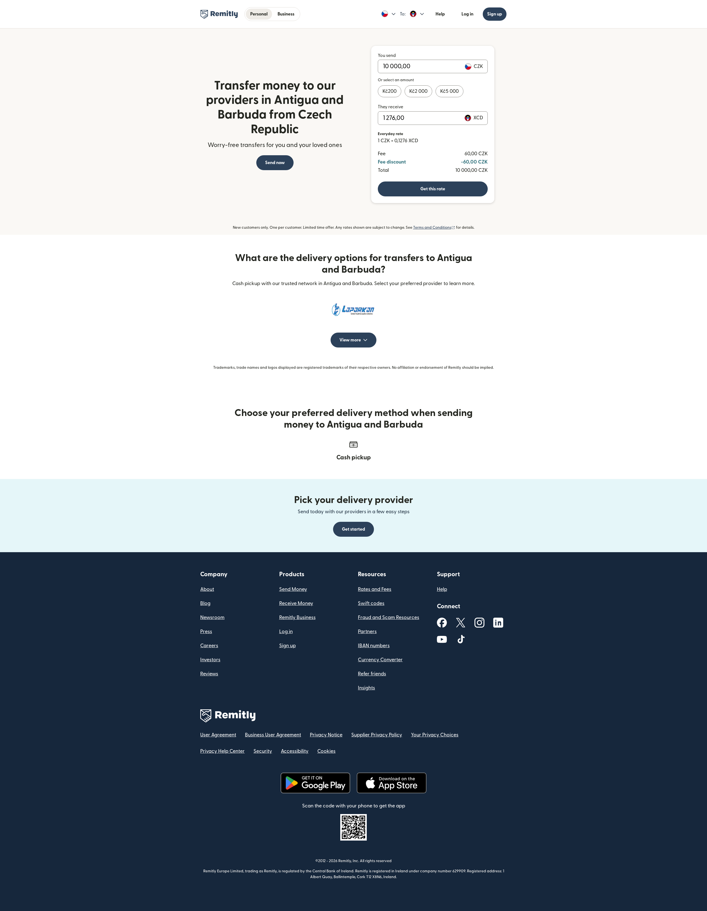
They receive (390, 107)
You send (387, 55)
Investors (210, 659)
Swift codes (371, 603)
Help (440, 14)
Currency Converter (380, 659)
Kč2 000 (418, 91)
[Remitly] (219, 14)
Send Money (293, 589)
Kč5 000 (449, 91)
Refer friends (372, 674)
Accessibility (294, 751)
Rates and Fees (374, 589)
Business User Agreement (273, 735)
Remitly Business (297, 617)
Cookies (326, 751)
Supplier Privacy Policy (376, 735)
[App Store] (391, 783)
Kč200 (389, 91)
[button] (388, 14)
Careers (209, 645)
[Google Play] (315, 783)
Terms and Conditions (434, 228)
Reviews (209, 674)
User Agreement (218, 735)
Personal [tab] (259, 14)
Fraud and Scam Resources (388, 617)
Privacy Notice (326, 735)
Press (206, 631)
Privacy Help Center (222, 751)
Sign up (494, 14)
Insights (366, 688)
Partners (367, 631)
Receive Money (296, 603)
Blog (205, 603)
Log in (467, 14)
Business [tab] (286, 14)
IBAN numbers (374, 645)
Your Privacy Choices (434, 735)
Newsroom (212, 617)
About (207, 589)
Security (263, 751)
